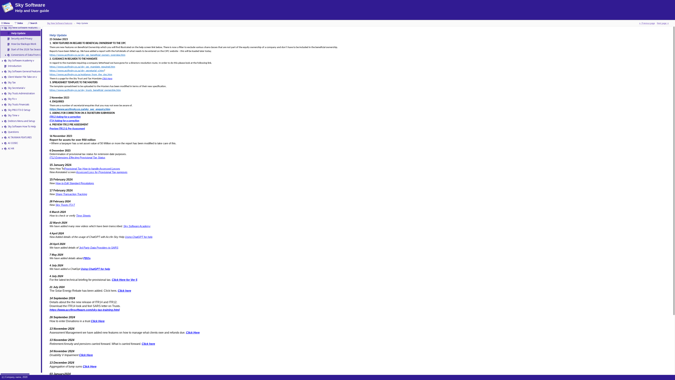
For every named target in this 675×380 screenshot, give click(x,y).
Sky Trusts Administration (21, 93)
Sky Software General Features (24, 71)
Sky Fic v (12, 98)
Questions (13, 132)
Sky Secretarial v (16, 88)
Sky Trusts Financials (18, 104)
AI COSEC (13, 143)
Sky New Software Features (22, 27)
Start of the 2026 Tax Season (26, 49)
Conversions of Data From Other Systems (33, 54)
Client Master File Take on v (22, 76)
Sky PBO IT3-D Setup (19, 110)
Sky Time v (13, 115)
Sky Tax (12, 82)
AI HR (11, 148)
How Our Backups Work (23, 44)
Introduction (14, 66)
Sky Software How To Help (22, 126)
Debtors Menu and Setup (21, 121)
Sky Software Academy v (21, 60)
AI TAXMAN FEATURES (20, 137)
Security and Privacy (21, 38)
